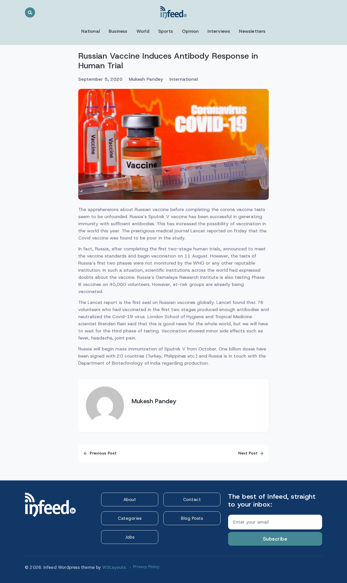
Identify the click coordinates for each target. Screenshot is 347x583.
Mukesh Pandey (146, 79)
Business (118, 31)
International (183, 79)
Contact (192, 499)
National (90, 31)
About (129, 499)
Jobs (129, 537)
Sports (165, 31)
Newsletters (252, 31)
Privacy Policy (146, 566)
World (142, 31)
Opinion (190, 31)
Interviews (219, 31)
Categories (129, 518)
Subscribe (275, 539)
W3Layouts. (114, 567)
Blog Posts (192, 518)
